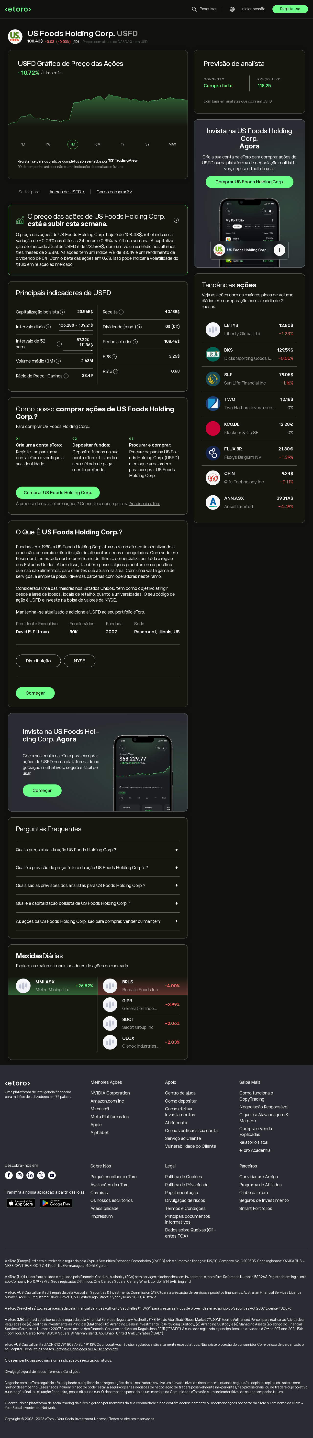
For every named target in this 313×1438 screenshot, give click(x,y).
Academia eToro (144, 503)
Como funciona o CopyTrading (256, 1096)
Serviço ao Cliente (183, 1138)
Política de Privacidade (187, 1184)
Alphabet (99, 1132)
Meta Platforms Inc (109, 1116)
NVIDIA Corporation (110, 1093)
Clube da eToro (253, 1192)
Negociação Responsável (263, 1107)
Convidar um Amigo (258, 1176)
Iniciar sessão (254, 9)
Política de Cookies (183, 1176)
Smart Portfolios (255, 1208)
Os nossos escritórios (111, 1200)
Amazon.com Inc (107, 1101)
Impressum (101, 1216)
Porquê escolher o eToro (113, 1176)
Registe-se (290, 9)
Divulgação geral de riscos (25, 1372)
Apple (96, 1124)
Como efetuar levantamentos (180, 1111)
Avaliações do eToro (109, 1184)
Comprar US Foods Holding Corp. (249, 181)
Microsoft (100, 1108)
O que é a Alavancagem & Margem (264, 1117)
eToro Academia (254, 1150)
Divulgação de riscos (185, 1200)
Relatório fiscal (253, 1142)
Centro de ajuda (180, 1093)
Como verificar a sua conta (191, 1130)
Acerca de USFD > (67, 191)
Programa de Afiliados (260, 1184)
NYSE (79, 660)
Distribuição (38, 660)
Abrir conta (176, 1122)
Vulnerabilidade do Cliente (190, 1146)
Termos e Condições (185, 1208)
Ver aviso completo (103, 1349)
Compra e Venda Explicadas (255, 1131)
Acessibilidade (104, 1208)
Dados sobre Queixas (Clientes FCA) (190, 1233)
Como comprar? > (114, 191)
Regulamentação (181, 1192)
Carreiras (99, 1192)
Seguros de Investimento (264, 1200)
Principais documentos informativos (187, 1219)
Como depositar (181, 1101)
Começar (35, 693)
